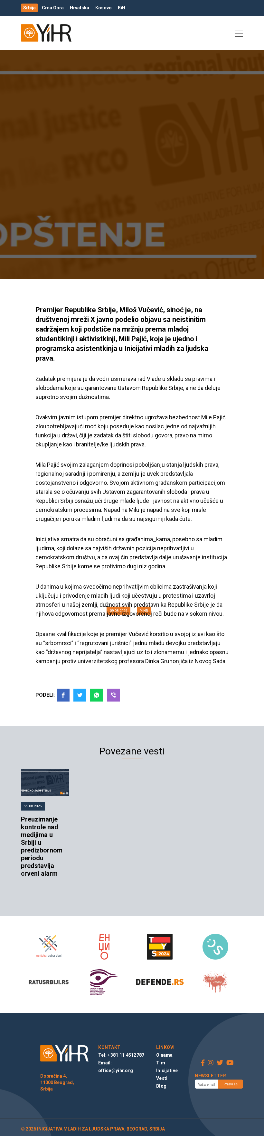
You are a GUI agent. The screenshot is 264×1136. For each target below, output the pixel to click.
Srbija (29, 7)
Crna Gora (53, 7)
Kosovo (103, 7)
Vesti (161, 1078)
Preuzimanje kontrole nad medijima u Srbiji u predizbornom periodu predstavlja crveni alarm (41, 846)
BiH (121, 7)
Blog (161, 1086)
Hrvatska (79, 7)
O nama (164, 1055)
